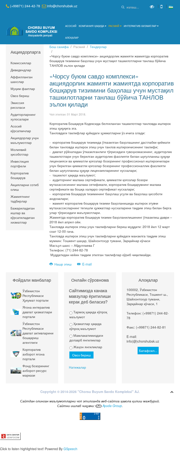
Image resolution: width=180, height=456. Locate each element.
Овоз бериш (20, 95)
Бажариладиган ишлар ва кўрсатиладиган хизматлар (23, 215)
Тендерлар (98, 46)
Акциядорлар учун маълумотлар (25, 140)
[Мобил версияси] (162, 6)
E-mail (86, 264)
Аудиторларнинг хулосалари (23, 116)
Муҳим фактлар (23, 88)
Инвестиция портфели (20, 163)
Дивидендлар (21, 69)
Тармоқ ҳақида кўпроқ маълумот (88, 314)
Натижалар (77, 367)
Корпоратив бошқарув (20, 175)
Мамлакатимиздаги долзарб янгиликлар (86, 338)
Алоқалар (72, 37)
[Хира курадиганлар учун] (152, 6)
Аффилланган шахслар (22, 79)
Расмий (114, 26)
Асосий (70, 26)
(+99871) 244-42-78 (25, 6)
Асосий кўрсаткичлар (21, 128)
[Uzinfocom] (10, 435)
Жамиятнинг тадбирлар (20, 198)
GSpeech (70, 448)
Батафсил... (148, 350)
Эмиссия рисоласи (18, 105)
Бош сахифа (59, 46)
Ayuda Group (111, 405)
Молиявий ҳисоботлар (19, 152)
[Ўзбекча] (171, 6)
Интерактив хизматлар (140, 26)
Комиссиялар (21, 62)
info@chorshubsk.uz (62, 6)
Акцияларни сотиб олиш (25, 187)
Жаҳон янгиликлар (87, 346)
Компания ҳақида (91, 26)
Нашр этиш (62, 264)
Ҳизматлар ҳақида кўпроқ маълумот (85, 326)
